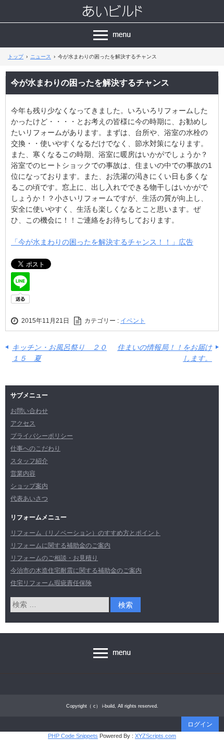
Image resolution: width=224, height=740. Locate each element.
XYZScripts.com (155, 736)
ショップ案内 (29, 486)
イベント (132, 320)
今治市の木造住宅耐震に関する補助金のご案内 (76, 570)
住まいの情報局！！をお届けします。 (164, 352)
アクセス (22, 423)
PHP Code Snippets (73, 736)
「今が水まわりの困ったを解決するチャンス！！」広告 (102, 242)
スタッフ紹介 (29, 461)
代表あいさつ (29, 498)
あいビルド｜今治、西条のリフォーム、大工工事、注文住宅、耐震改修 (112, 11)
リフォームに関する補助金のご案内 (60, 545)
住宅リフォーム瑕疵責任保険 (51, 583)
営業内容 (22, 473)
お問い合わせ (29, 411)
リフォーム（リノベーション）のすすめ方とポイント (85, 533)
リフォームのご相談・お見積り (54, 558)
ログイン (200, 724)
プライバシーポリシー (41, 436)
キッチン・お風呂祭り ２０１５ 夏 (59, 352)
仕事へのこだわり (35, 448)
